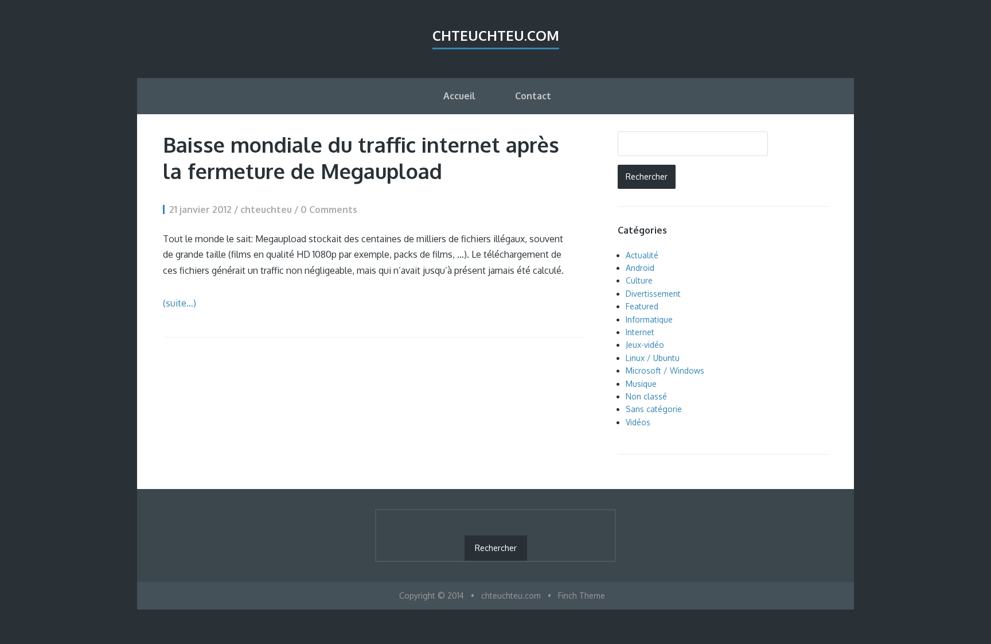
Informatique (649, 319)
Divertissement (653, 293)
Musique (641, 384)
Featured (642, 306)
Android (640, 268)
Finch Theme (581, 595)
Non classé (646, 396)
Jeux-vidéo (645, 345)
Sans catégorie (654, 409)
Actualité (642, 255)
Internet (640, 332)
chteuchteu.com (495, 35)
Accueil (459, 96)
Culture (639, 280)
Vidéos (638, 422)
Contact (533, 96)
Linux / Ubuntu (653, 358)
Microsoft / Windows (665, 370)
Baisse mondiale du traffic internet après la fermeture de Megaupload (361, 157)
